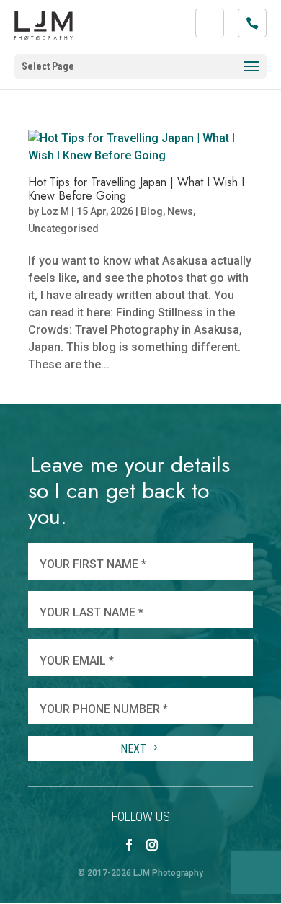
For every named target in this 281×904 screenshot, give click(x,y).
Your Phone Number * (104, 709)
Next (134, 748)
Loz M (55, 211)
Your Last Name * (91, 612)
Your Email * (77, 661)
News (180, 211)
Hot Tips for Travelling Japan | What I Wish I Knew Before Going (136, 189)
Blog (151, 211)
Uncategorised (63, 228)
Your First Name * (93, 564)
